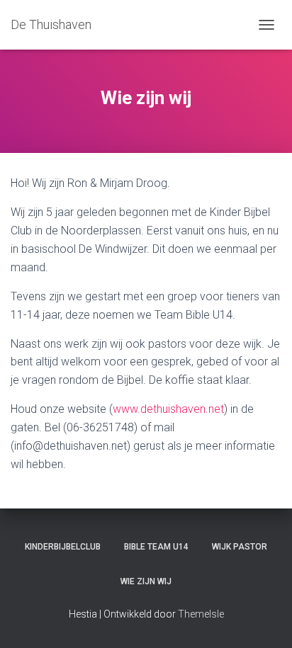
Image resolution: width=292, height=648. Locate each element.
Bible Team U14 (156, 547)
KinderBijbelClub (63, 547)
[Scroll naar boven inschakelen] (264, 619)
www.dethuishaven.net (168, 409)
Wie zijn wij (146, 581)
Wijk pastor (239, 547)
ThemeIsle (201, 614)
